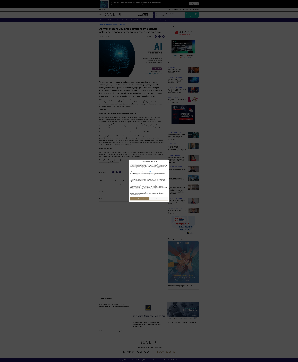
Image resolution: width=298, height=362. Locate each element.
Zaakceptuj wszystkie (139, 198)
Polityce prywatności (150, 171)
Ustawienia (158, 198)
